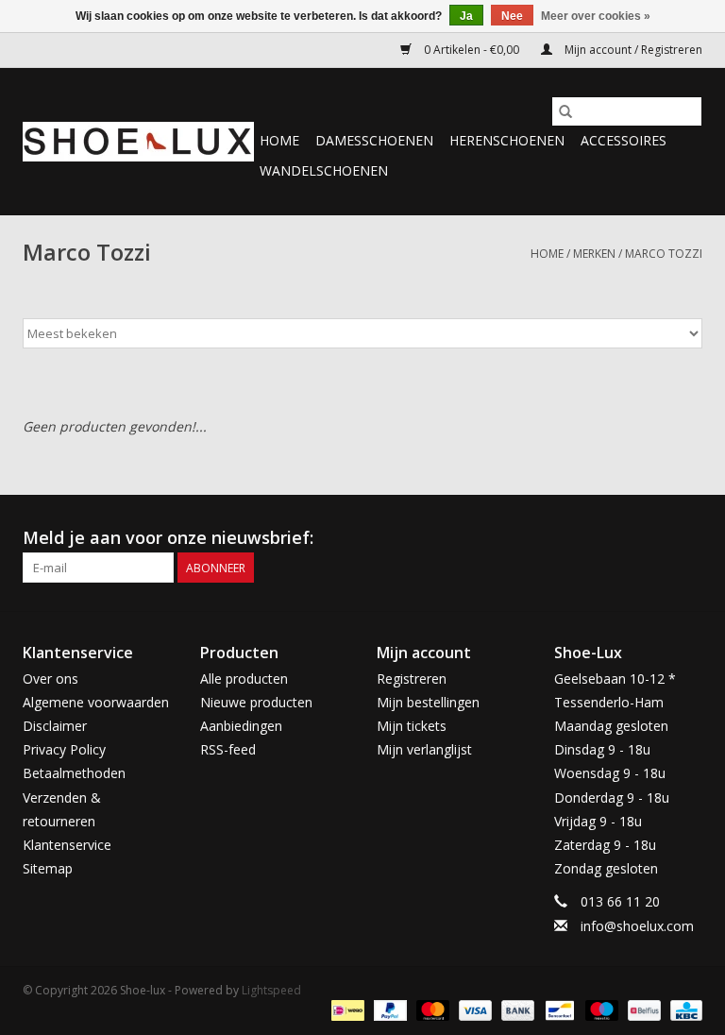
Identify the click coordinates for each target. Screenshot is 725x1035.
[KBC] (683, 1010)
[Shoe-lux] (138, 141)
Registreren (412, 678)
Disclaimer (55, 726)
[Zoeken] (565, 111)
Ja (466, 16)
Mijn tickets (412, 726)
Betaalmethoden (74, 773)
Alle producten (244, 678)
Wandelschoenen (324, 170)
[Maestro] (600, 1010)
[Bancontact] (558, 1010)
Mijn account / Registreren (632, 50)
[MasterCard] (431, 1010)
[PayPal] (388, 1010)
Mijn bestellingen (428, 702)
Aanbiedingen (241, 726)
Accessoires (623, 140)
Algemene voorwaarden (96, 702)
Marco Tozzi (663, 254)
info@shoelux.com (637, 926)
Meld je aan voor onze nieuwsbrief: (168, 538)
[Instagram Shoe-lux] (687, 538)
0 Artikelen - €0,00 (471, 50)
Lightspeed (271, 990)
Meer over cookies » (595, 16)
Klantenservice (67, 845)
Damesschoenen (374, 140)
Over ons (50, 678)
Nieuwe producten (256, 702)
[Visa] (473, 1010)
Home (279, 140)
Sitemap (48, 868)
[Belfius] (642, 1010)
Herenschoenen (507, 140)
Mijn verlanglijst (424, 749)
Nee (512, 16)
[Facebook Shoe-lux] (653, 538)
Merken (594, 254)
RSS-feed (228, 749)
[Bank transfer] (516, 1010)
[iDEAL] (345, 1010)
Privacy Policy (64, 749)
